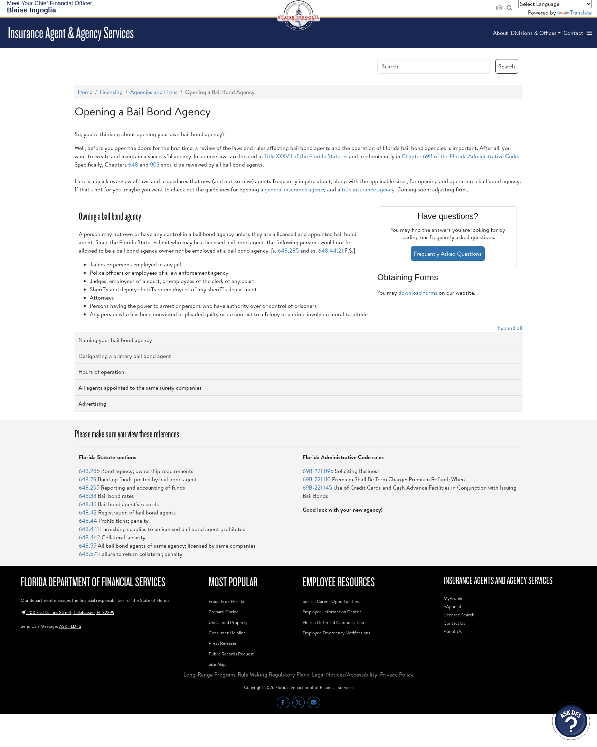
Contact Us (454, 623)
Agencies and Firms (154, 92)
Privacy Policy (397, 674)
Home (85, 92)
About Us (453, 631)
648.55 (87, 545)
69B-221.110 (317, 479)
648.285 (288, 250)
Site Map (217, 664)
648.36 (87, 504)
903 (155, 164)
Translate (581, 12)
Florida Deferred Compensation (333, 622)
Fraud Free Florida (226, 601)
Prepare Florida (223, 611)
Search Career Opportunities (331, 601)
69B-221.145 (317, 487)
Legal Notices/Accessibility (344, 674)
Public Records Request (231, 654)
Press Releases (223, 643)
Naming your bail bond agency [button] (115, 340)
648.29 (87, 479)
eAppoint (453, 606)
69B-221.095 (318, 471)
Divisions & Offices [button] (534, 33)
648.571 (88, 554)
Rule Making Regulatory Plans (273, 674)
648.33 (87, 496)
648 (133, 164)
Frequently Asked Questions (448, 253)
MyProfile (453, 598)
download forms (417, 292)
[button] (589, 33)
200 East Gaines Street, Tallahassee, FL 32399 (70, 612)
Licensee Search (459, 615)
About (500, 33)
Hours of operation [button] (101, 372)
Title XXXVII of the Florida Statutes (306, 156)
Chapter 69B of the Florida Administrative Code (460, 156)
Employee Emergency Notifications (336, 633)
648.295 (89, 487)
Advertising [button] (92, 403)
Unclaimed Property (228, 622)
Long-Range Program (209, 674)
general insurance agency (295, 189)
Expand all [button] (510, 328)
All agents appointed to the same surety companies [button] (140, 387)
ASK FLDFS (70, 626)
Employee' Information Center (332, 611)
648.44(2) (330, 250)
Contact (573, 33)
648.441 (89, 529)
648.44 (88, 520)
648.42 (88, 512)
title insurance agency (368, 189)
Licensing (111, 92)
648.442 (89, 537)
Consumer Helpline (227, 633)
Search (507, 66)
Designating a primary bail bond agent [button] (124, 356)
